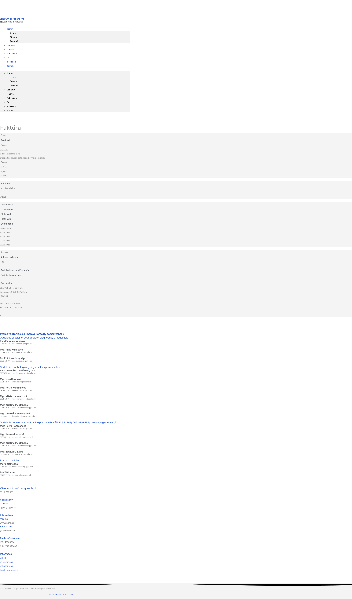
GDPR (3, 558)
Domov (10, 29)
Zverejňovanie (6, 562)
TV (8, 102)
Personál (14, 85)
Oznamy (11, 90)
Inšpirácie (11, 106)
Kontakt (10, 66)
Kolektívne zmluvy (9, 570)
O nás (13, 33)
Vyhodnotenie (6, 566)
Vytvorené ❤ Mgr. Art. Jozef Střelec (61, 595)
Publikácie (12, 53)
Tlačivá (10, 94)
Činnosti (14, 37)
